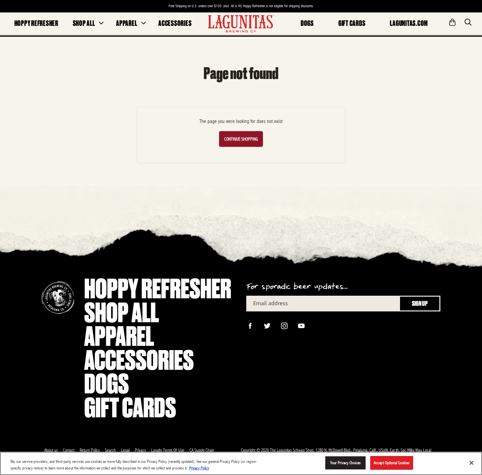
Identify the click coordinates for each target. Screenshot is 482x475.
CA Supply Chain (202, 450)
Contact (68, 450)
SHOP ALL (84, 23)
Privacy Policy (199, 467)
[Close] (471, 463)
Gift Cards (352, 23)
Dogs (307, 23)
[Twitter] (266, 325)
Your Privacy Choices (345, 462)
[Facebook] (249, 325)
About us (51, 450)
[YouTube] (300, 325)
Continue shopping (241, 139)
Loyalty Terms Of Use (167, 450)
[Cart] (452, 20)
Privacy (140, 450)
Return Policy (90, 450)
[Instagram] (283, 325)
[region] (241, 463)
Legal (125, 450)
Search (110, 450)
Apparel (126, 23)
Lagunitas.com (409, 23)
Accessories (174, 23)
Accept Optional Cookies (392, 462)
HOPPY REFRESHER (36, 23)
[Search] (468, 20)
